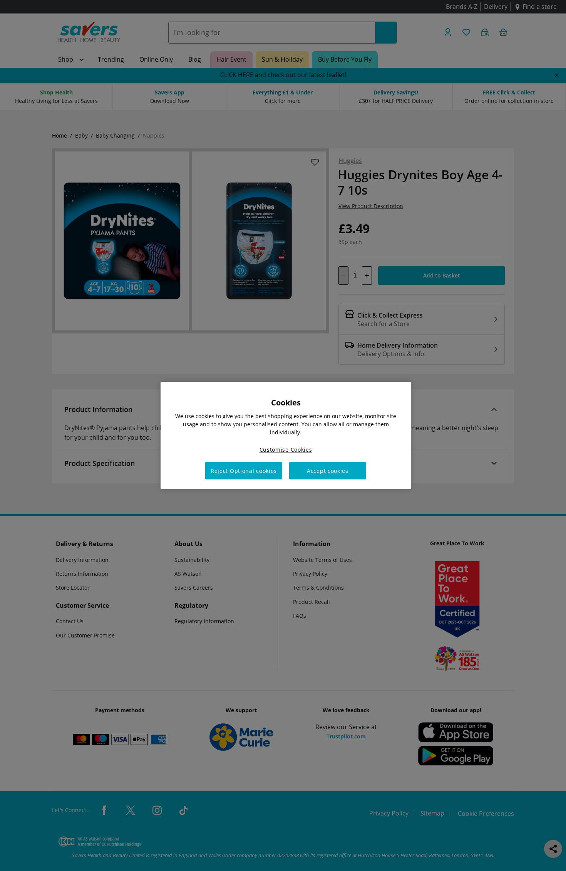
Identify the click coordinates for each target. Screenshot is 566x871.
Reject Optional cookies (244, 470)
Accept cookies (327, 470)
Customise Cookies (286, 449)
